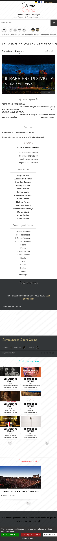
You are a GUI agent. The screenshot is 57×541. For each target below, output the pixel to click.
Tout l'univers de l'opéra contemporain (28, 17)
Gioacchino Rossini (47, 114)
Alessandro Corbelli (23, 195)
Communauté (38, 30)
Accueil (6, 34)
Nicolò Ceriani (23, 215)
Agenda (15, 30)
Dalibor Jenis (23, 192)
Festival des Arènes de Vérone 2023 (20, 491)
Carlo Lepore (23, 198)
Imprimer (47, 51)
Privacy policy (28, 538)
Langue (10, 30)
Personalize (49, 534)
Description (19, 51)
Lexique (19, 30)
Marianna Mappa (23, 205)
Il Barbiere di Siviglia (28, 114)
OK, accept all (11, 534)
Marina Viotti (23, 212)
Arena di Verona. (48, 117)
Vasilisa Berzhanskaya (23, 208)
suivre (31, 347)
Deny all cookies (32, 534)
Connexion (33, 30)
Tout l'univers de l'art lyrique (28, 14)
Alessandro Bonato (23, 178)
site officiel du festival (34, 137)
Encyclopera (15, 34)
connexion (49, 2)
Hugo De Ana (23, 175)
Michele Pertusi (23, 202)
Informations (7, 51)
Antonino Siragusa (23, 182)
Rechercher (24, 30)
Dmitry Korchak (23, 185)
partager (5, 347)
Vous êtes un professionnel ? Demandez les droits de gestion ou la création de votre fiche (28, 519)
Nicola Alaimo (23, 188)
